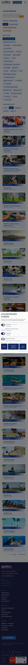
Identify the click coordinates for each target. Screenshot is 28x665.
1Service (8, 335)
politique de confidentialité (18, 320)
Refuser (4, 346)
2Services (8, 326)
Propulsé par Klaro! (22, 350)
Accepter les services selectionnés (13, 346)
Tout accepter (23, 346)
